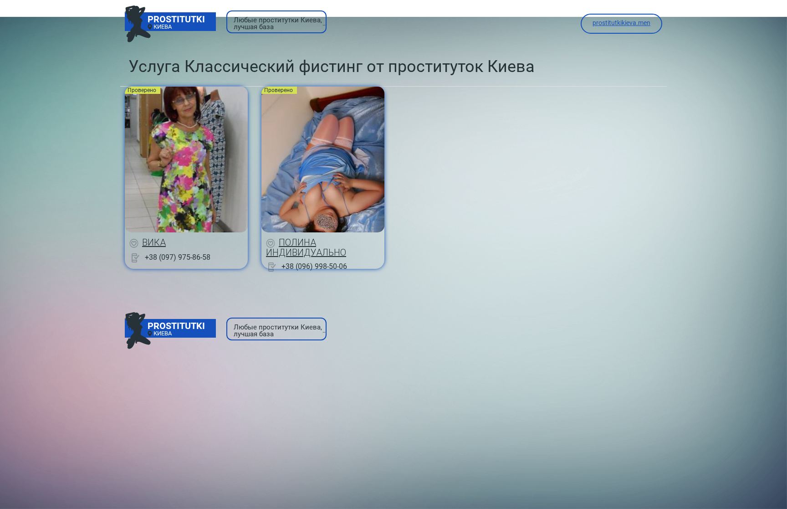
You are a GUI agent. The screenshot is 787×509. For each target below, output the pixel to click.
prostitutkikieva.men (621, 22)
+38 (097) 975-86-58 (177, 257)
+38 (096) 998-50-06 (314, 266)
